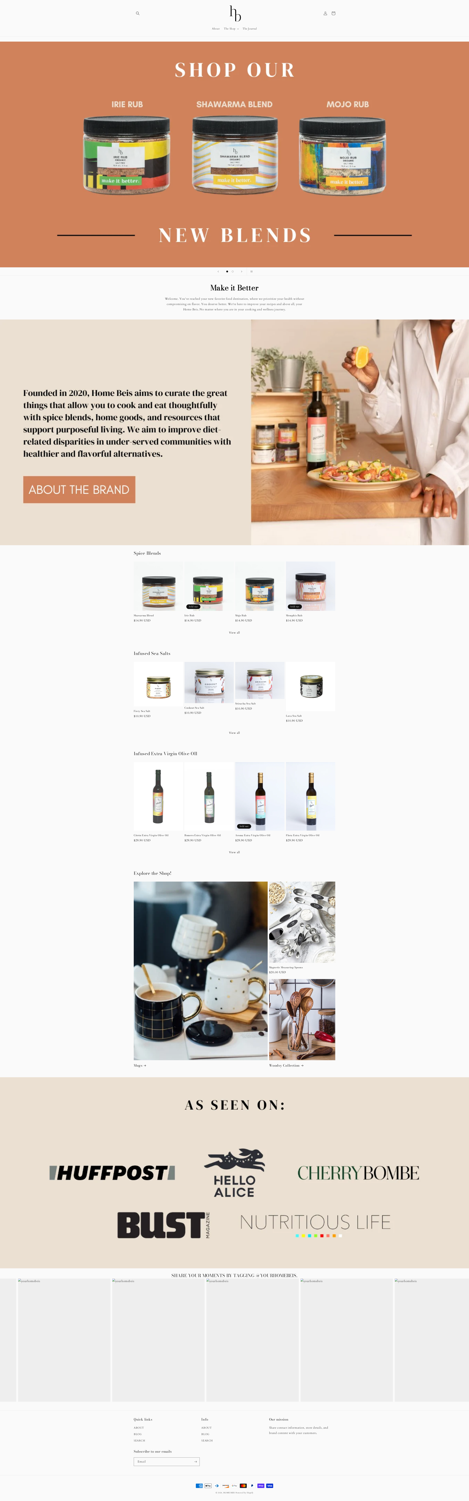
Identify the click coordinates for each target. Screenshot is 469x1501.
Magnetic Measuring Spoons (286, 967)
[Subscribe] (195, 1461)
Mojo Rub (241, 615)
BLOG (138, 1434)
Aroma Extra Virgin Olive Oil (252, 835)
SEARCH (139, 1440)
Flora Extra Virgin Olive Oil (303, 835)
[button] (138, 13)
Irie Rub (189, 615)
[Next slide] (242, 271)
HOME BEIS (229, 1492)
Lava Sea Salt (294, 715)
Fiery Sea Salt (142, 711)
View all (234, 632)
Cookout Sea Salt (194, 707)
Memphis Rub (294, 615)
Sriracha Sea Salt (245, 703)
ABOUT (139, 1428)
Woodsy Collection (284, 1065)
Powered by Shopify (245, 1492)
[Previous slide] (218, 271)
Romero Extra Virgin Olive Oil (202, 835)
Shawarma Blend (144, 615)
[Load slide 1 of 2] (227, 271)
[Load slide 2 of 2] (232, 271)
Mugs (138, 1065)
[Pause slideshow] (251, 271)
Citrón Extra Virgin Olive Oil (151, 835)
